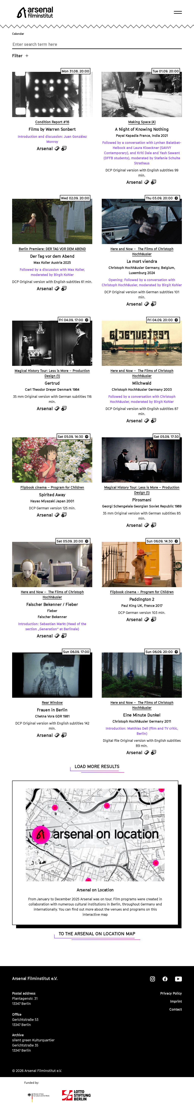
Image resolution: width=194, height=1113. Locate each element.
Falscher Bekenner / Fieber (52, 604)
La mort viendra (142, 261)
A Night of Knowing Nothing (141, 129)
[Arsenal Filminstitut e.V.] (35, 12)
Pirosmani (141, 499)
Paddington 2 (141, 599)
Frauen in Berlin (52, 709)
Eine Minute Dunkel (141, 715)
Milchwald (141, 383)
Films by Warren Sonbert (52, 129)
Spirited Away (52, 494)
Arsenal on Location (95, 889)
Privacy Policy (171, 993)
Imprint (176, 1001)
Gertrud (52, 383)
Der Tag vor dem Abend (52, 256)
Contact (175, 1009)
